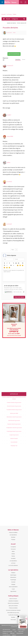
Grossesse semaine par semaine (13, 610)
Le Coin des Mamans (13, 565)
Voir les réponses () (21, 23)
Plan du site (21, 631)
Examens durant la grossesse (14, 424)
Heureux (17, 265)
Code (13, 265)
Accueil (3, 14)
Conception (13, 547)
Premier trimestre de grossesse (14, 402)
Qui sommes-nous (6, 629)
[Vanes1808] (4, 136)
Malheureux (7, 267)
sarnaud (9, 224)
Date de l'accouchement (13, 603)
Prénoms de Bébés (13, 532)
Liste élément (7, 265)
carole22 (9, 181)
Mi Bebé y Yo (5, 633)
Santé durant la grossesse (14, 420)
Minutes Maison (20, 633)
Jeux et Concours (13, 598)
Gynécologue (13, 575)
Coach (13, 589)
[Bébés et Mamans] (11, 2)
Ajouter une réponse (11, 23)
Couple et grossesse (14, 435)
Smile (20, 265)
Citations (11, 265)
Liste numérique (4, 265)
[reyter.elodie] (4, 32)
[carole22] (4, 182)
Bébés (14, 14)
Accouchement (14, 442)
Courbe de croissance (13, 615)
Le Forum (9, 14)
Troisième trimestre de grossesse (14, 410)
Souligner (9, 263)
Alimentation (13, 577)
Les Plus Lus (14, 394)
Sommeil (13, 582)
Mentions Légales (21, 629)
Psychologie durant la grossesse (14, 431)
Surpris (22, 265)
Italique (7, 263)
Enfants (13, 554)
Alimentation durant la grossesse (14, 417)
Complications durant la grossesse (14, 428)
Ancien (23, 59)
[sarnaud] (4, 224)
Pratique (13, 539)
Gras (4, 263)
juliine (8, 162)
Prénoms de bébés (13, 608)
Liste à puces (22, 263)
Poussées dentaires (10, 27)
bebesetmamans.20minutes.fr (8, 625)
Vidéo (18, 263)
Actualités (13, 558)
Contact (14, 629)
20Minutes (12, 633)
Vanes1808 (10, 136)
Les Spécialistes (13, 535)
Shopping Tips (14, 446)
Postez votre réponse (19, 297)
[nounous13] (4, 66)
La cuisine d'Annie (6, 635)
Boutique (13, 537)
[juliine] (4, 162)
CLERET (9, 115)
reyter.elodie (9, 32)
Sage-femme (13, 591)
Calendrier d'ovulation (13, 601)
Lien (13, 263)
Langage (13, 584)
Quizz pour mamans (13, 605)
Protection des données (7, 631)
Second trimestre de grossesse (14, 406)
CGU (15, 631)
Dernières (17, 59)
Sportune (14, 635)
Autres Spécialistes (13, 587)
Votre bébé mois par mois (13, 613)
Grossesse (13, 549)
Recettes (13, 617)
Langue (4, 267)
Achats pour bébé (14, 413)
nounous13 (10, 65)
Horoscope (13, 620)
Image (16, 263)
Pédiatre (13, 573)
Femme (13, 556)
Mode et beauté (14, 438)
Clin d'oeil (9, 267)
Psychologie (13, 580)
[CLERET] (4, 115)
